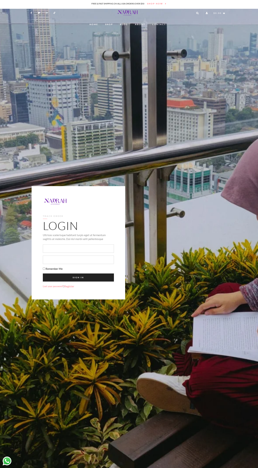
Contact (159, 24)
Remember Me (54, 268)
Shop (109, 24)
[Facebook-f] (31, 13)
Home (94, 24)
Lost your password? (53, 286)
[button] (197, 13)
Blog (124, 24)
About (140, 24)
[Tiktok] (54, 13)
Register (69, 286)
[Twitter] (39, 13)
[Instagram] (47, 13)
